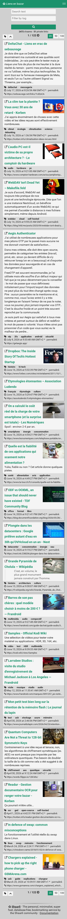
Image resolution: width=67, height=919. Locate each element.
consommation (41, 431)
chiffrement (14, 770)
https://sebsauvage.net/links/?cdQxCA (25, 94)
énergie (27, 431)
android (38, 336)
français (12, 391)
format (20, 511)
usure (37, 717)
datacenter (13, 547)
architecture (25, 583)
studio (31, 687)
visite (10, 687)
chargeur (43, 879)
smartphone (14, 431)
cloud (21, 219)
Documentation (49, 913)
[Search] (33, 27)
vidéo (10, 646)
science (48, 129)
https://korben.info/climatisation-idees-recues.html (31, 139)
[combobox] (33, 18)
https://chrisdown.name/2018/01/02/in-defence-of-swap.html (36, 849)
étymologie (25, 391)
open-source (27, 810)
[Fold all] (10, 36)
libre (29, 511)
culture (37, 391)
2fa (16, 336)
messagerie (26, 87)
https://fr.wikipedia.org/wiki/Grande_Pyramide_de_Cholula (34, 590)
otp (9, 336)
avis (34, 475)
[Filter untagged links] (5, 36)
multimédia (13, 619)
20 (50, 36)
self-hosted (33, 219)
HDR (26, 646)
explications (29, 879)
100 (62, 36)
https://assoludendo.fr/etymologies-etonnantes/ (30, 398)
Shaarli (16, 906)
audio (10, 168)
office (11, 511)
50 (56, 36)
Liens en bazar (14, 3)
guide (17, 879)
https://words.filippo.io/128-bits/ (22, 777)
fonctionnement (44, 843)
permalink (32, 90)
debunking (10, 132)
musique (21, 687)
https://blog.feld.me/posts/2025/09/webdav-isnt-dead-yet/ (35, 225)
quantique (35, 770)
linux (10, 843)
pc (30, 168)
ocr (9, 810)
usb (17, 717)
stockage (26, 717)
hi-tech (22, 367)
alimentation (23, 475)
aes (25, 770)
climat (11, 129)
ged (16, 810)
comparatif (36, 619)
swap (18, 843)
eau (52, 547)
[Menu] (64, 5)
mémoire (47, 717)
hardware (21, 168)
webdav (12, 219)
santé (10, 475)
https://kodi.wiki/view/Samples (21, 653)
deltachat (12, 87)
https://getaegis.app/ (16, 343)
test (18, 646)
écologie (21, 129)
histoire (11, 367)
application (26, 336)
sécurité (50, 336)
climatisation (35, 129)
